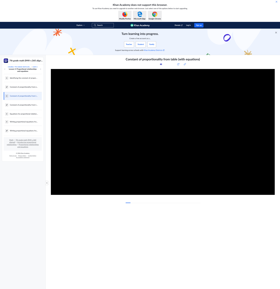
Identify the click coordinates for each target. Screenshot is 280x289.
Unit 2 (35, 67)
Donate (177, 25)
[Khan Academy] (140, 25)
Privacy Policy (22, 155)
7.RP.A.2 (144, 64)
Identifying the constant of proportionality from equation (24, 78)
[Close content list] (47, 183)
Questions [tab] (132, 214)
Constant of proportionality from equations (24, 87)
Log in (188, 25)
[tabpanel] (162, 205)
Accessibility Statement (22, 157)
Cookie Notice (32, 155)
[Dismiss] (276, 1)
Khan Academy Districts (153, 50)
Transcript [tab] (137, 200)
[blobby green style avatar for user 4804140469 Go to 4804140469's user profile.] (129, 248)
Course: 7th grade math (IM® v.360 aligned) (19, 67)
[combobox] (188, 240)
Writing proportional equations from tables (24, 122)
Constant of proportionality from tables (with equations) (24, 105)
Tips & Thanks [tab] (143, 214)
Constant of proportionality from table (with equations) (24, 96)
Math (11, 140)
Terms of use (13, 155)
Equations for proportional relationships (24, 114)
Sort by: (175, 240)
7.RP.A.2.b (152, 64)
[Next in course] (40, 69)
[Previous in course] (5, 69)
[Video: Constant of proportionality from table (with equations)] (163, 132)
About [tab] (128, 200)
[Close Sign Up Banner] (276, 32)
